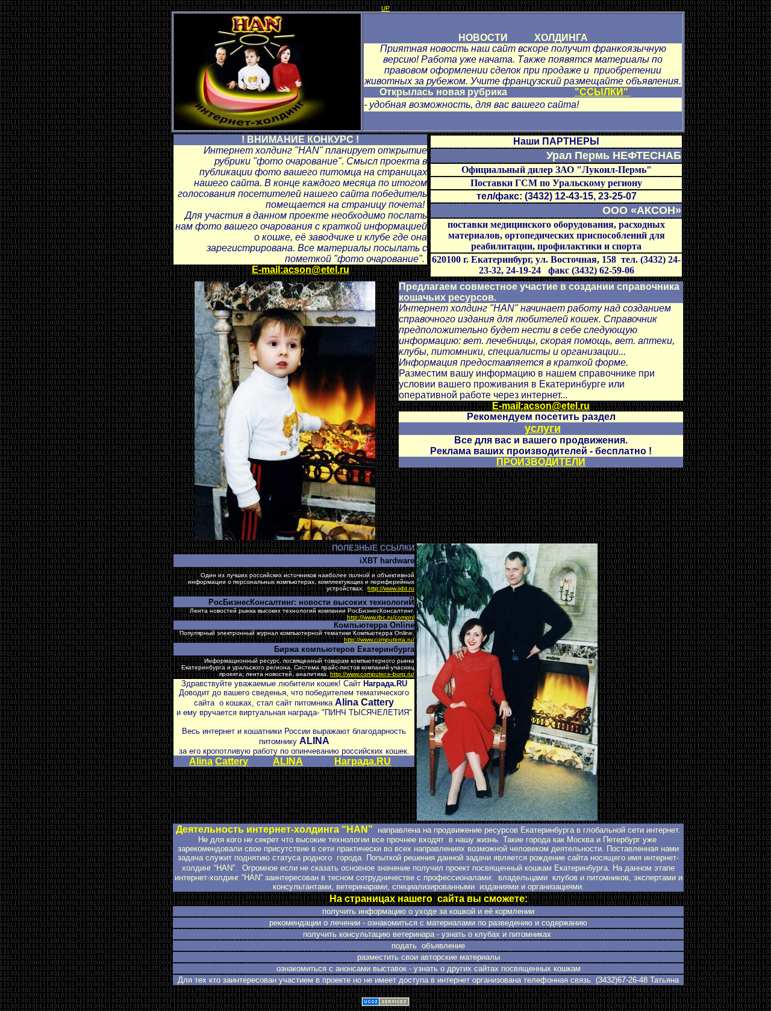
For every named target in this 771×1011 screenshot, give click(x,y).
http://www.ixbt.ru (390, 588)
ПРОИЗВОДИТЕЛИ (540, 462)
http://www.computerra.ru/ (379, 639)
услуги (543, 428)
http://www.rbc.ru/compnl (380, 617)
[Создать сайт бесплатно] (385, 1003)
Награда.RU (362, 761)
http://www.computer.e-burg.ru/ (372, 674)
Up (385, 8)
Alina (201, 761)
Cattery (231, 761)
